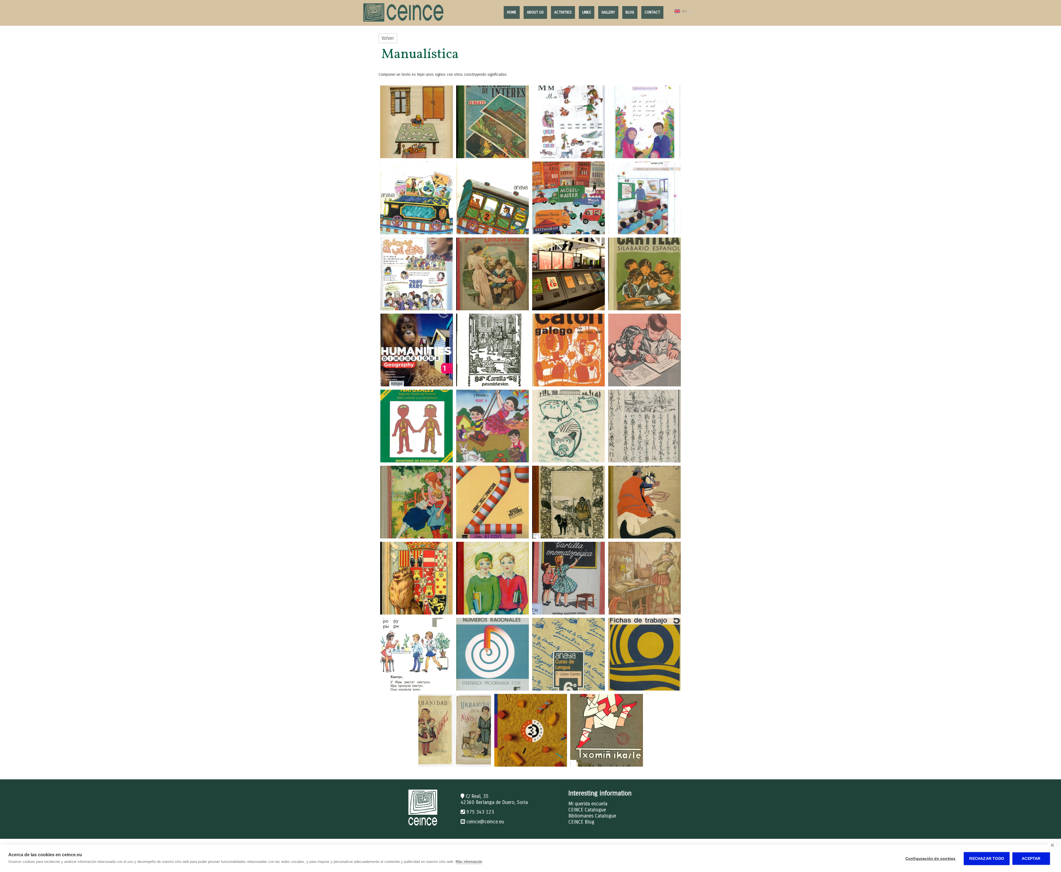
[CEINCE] (403, 20)
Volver (388, 38)
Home (511, 12)
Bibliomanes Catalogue (592, 816)
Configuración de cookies (930, 859)
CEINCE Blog (581, 822)
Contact (652, 12)
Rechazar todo (986, 859)
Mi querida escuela (587, 804)
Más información (469, 862)
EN (684, 11)
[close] (1052, 845)
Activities (563, 12)
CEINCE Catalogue (587, 810)
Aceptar (1031, 859)
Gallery (608, 12)
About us (535, 12)
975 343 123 (480, 812)
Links (586, 12)
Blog (630, 12)
